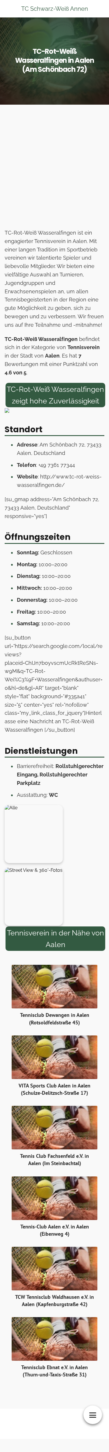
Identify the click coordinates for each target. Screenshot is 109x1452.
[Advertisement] (54, 168)
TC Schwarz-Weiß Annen (54, 8)
